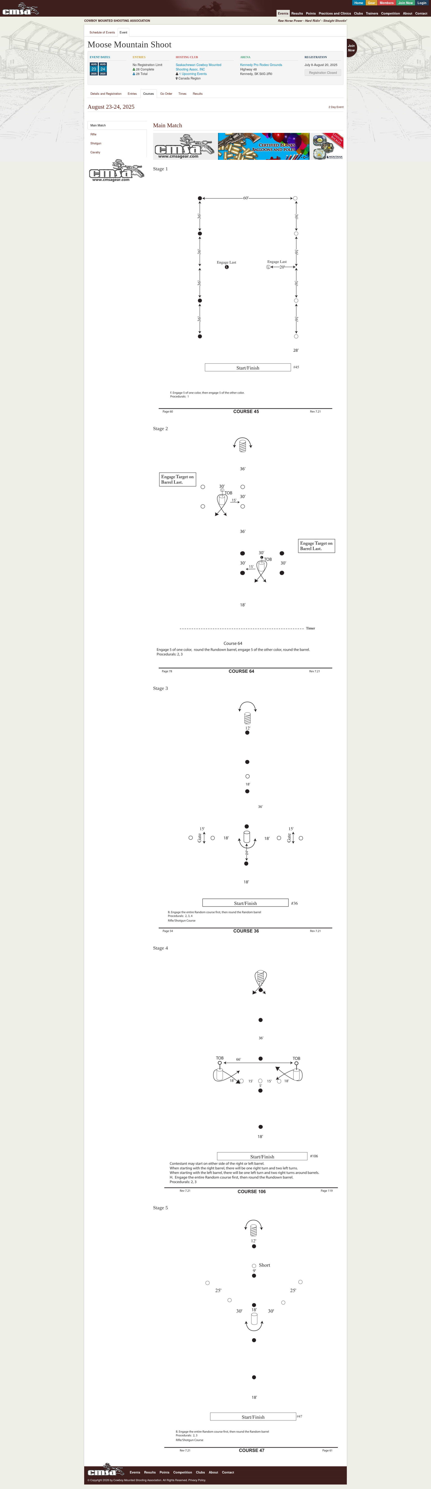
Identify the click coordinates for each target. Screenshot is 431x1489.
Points (311, 13)
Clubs (358, 13)
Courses (148, 93)
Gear (371, 2)
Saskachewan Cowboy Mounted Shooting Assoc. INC (198, 66)
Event (123, 32)
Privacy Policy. (197, 1480)
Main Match (98, 125)
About (407, 13)
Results (297, 13)
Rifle (93, 134)
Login (422, 2)
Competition (390, 13)
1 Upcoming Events (193, 73)
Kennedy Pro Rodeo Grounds (261, 64)
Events (283, 13)
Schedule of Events (102, 32)
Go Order (166, 93)
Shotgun (95, 143)
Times (182, 93)
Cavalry (95, 152)
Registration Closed (323, 72)
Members (387, 2)
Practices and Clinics (335, 13)
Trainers (372, 13)
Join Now (405, 2)
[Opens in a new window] (117, 170)
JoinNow (351, 47)
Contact (421, 13)
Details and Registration (105, 93)
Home (358, 2)
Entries (132, 93)
